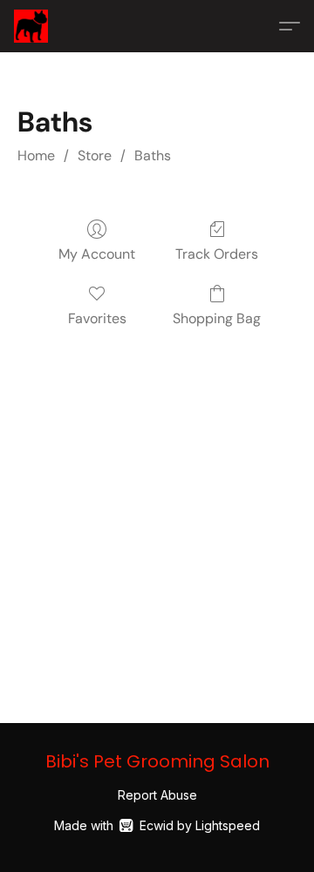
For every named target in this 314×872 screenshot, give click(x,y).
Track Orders (216, 254)
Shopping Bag (217, 318)
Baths (152, 155)
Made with (156, 825)
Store (95, 155)
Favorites (97, 318)
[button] (32, 26)
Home (36, 155)
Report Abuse (157, 795)
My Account (96, 254)
